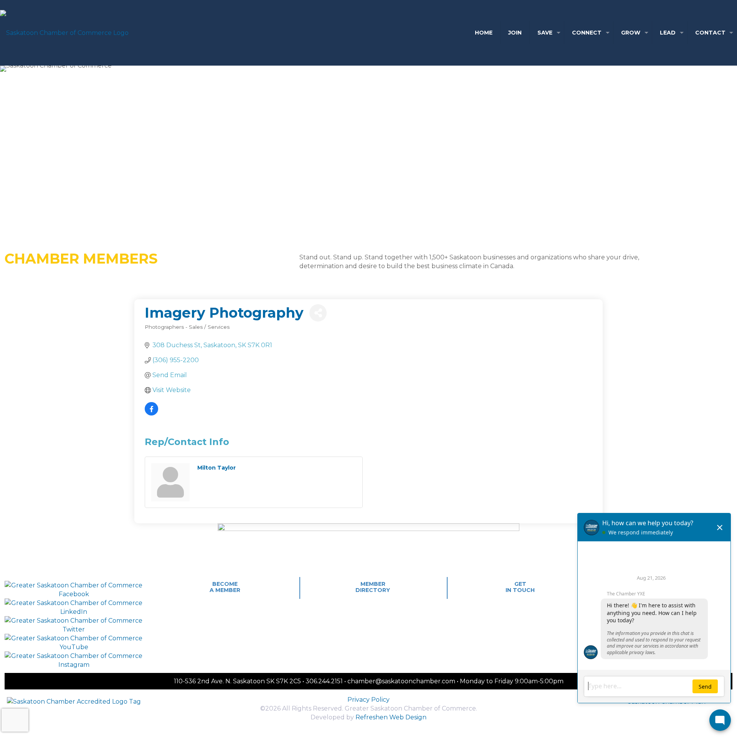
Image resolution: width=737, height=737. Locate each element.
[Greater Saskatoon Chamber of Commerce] (64, 32)
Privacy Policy (368, 699)
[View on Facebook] (151, 413)
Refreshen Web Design (390, 717)
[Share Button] (318, 313)
